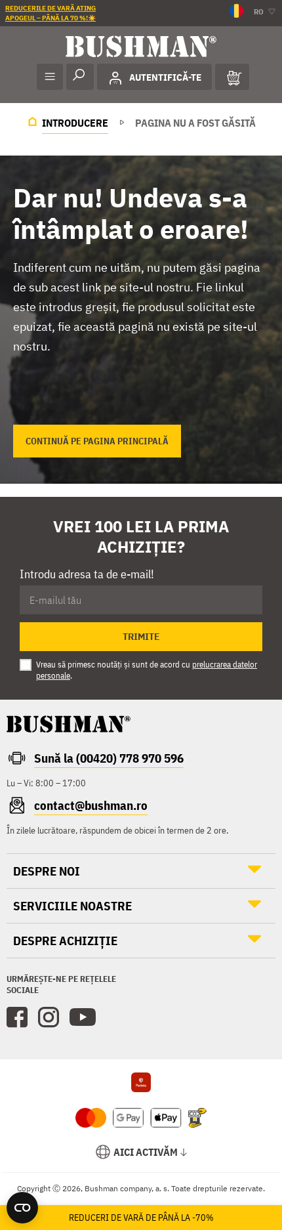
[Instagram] (48, 1017)
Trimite (141, 637)
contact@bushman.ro (91, 805)
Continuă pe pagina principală (97, 441)
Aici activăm (145, 1151)
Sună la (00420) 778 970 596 (109, 758)
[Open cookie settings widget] (22, 1207)
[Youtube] (83, 1017)
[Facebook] (17, 1017)
